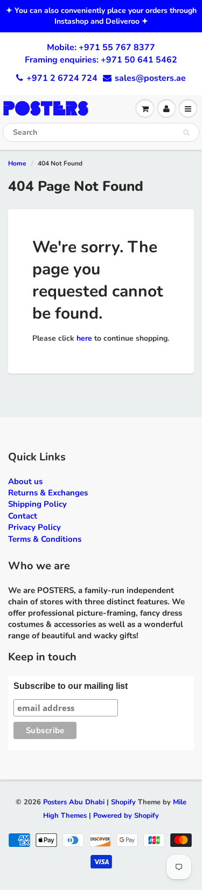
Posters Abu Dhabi (74, 802)
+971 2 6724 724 (61, 78)
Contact (22, 515)
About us (25, 481)
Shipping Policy (37, 504)
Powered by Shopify (126, 815)
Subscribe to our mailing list (70, 686)
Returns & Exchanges (48, 492)
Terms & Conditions (44, 539)
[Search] (186, 132)
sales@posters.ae (150, 78)
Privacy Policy (34, 527)
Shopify (123, 802)
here (84, 338)
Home (17, 163)
